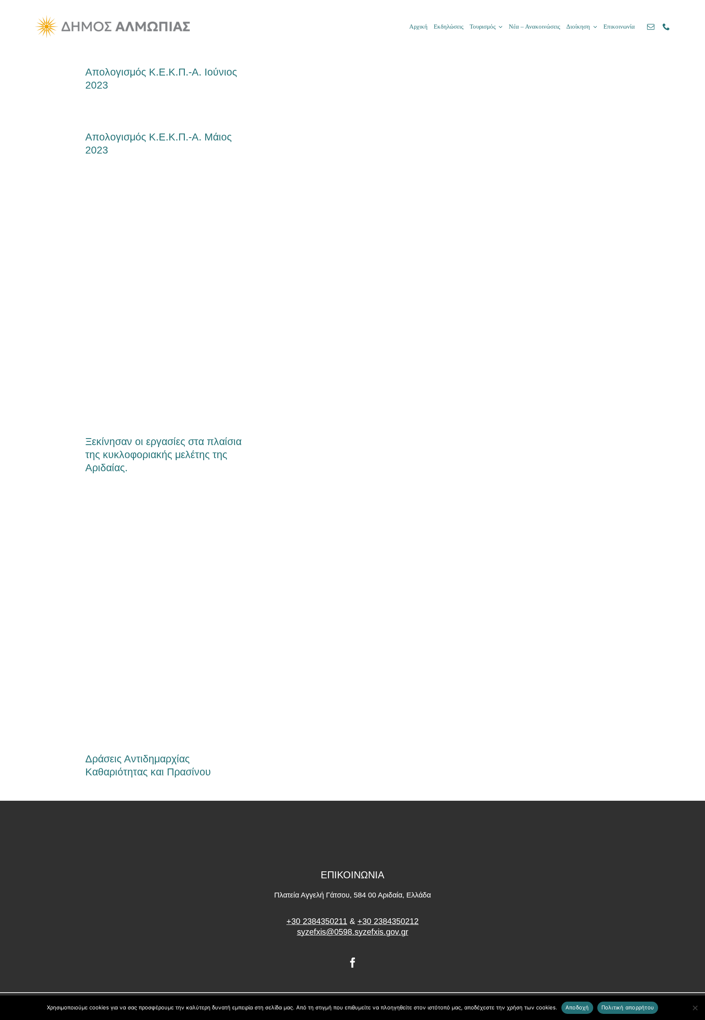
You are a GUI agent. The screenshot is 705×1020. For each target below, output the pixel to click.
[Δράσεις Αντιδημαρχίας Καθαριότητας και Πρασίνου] (165, 620)
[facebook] (353, 963)
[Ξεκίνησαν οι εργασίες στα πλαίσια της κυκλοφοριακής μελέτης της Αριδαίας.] (165, 303)
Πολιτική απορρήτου (627, 1007)
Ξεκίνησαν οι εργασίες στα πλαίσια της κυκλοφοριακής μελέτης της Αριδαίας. (151, 303)
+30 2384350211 (316, 921)
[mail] (650, 26)
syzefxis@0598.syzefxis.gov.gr (352, 931)
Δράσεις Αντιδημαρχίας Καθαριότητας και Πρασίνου (151, 620)
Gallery (178, 303)
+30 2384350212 (388, 921)
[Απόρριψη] (695, 1008)
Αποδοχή (577, 1007)
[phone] (666, 26)
